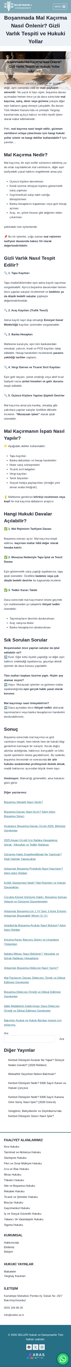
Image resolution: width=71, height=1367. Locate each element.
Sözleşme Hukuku (15, 1157)
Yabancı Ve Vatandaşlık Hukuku (23, 1219)
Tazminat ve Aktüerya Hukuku (22, 1152)
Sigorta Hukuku (13, 1224)
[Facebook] (29, 1347)
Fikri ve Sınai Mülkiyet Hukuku (23, 1163)
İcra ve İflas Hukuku (16, 1169)
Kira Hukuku (11, 1146)
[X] (35, 1347)
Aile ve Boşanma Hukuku (19, 1185)
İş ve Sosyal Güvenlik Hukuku (22, 1213)
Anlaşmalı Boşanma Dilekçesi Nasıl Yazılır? (31, 968)
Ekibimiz (9, 1247)
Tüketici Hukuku (14, 1180)
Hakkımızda (11, 1242)
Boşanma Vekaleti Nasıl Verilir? (23, 802)
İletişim (8, 1251)
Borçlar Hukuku (13, 1202)
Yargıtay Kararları (15, 1276)
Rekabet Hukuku (14, 1191)
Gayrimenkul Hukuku (17, 1208)
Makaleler (10, 1271)
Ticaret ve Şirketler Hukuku (21, 1197)
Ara (6, 1033)
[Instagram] (42, 1347)
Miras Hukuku (12, 1174)
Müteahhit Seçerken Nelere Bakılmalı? (32, 1074)
